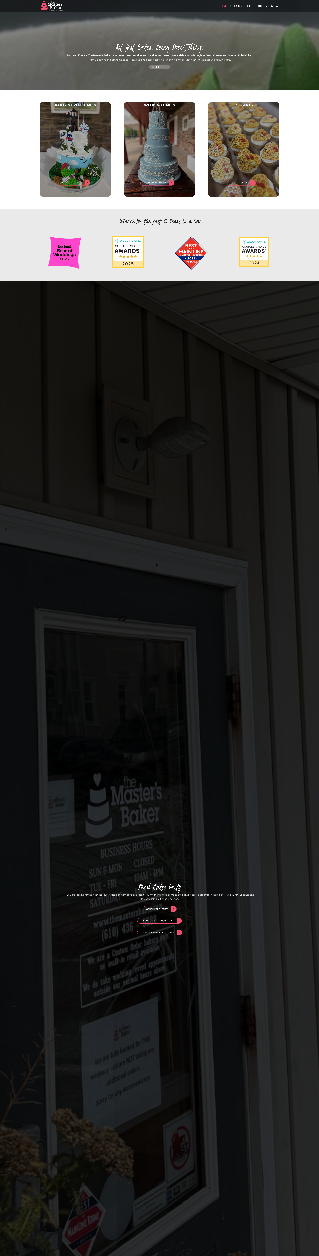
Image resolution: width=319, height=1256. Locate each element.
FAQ (260, 6)
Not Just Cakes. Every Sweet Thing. (159, 47)
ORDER (249, 6)
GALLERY (269, 6)
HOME (223, 6)
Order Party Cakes (71, 183)
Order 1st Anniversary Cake (157, 932)
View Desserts (239, 183)
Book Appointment (155, 183)
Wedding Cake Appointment (157, 921)
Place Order (158, 67)
